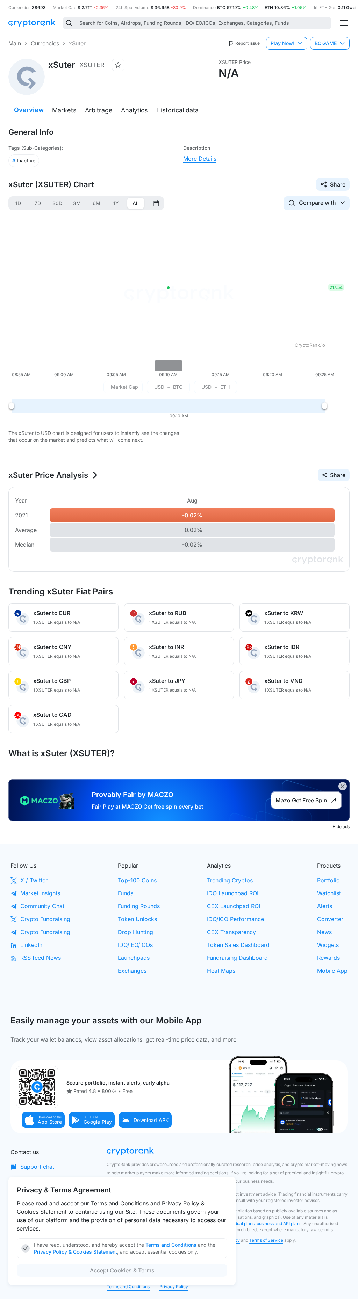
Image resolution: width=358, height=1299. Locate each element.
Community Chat (42, 906)
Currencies (45, 43)
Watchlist (329, 893)
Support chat (37, 1166)
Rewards (328, 957)
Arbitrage (99, 110)
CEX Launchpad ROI (233, 906)
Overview (29, 110)
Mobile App (332, 970)
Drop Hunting (135, 931)
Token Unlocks (137, 918)
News (324, 931)
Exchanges (132, 970)
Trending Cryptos (230, 880)
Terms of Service (266, 1240)
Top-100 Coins (137, 880)
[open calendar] (156, 203)
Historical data (177, 110)
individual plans (239, 1223)
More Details (199, 158)
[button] (43, 1120)
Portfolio (328, 880)
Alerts (324, 906)
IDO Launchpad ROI (232, 893)
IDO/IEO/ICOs (135, 944)
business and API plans (279, 1223)
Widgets (328, 944)
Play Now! (282, 43)
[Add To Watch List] (118, 65)
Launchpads (134, 957)
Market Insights (40, 893)
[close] (342, 786)
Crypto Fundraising (45, 918)
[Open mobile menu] (344, 23)
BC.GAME (326, 43)
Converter (330, 918)
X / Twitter (34, 880)
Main (14, 43)
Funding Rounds (139, 906)
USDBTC (168, 387)
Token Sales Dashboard (238, 944)
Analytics (134, 110)
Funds (125, 893)
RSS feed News (40, 957)
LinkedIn (31, 944)
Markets (64, 110)
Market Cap (124, 387)
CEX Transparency (231, 931)
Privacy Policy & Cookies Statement (75, 1252)
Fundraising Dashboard (237, 957)
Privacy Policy (173, 1286)
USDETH (215, 387)
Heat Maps (221, 970)
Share (337, 184)
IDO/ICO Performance (235, 918)
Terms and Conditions (128, 1286)
